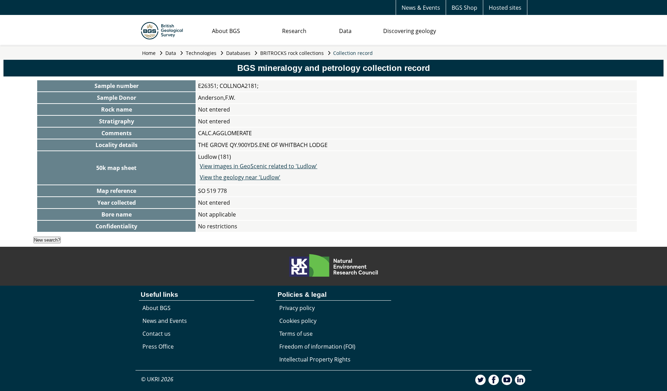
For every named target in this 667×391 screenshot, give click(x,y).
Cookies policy (297, 321)
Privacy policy (297, 308)
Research (294, 31)
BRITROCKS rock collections (292, 53)
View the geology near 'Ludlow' (240, 177)
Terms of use (296, 333)
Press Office (158, 346)
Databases (238, 53)
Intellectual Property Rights (315, 359)
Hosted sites (505, 7)
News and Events (164, 321)
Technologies (201, 53)
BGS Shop (464, 7)
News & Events (421, 7)
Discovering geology (409, 31)
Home (149, 53)
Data (345, 31)
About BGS (226, 31)
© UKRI (157, 379)
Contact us (156, 333)
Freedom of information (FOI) (317, 346)
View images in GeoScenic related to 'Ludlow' (258, 166)
